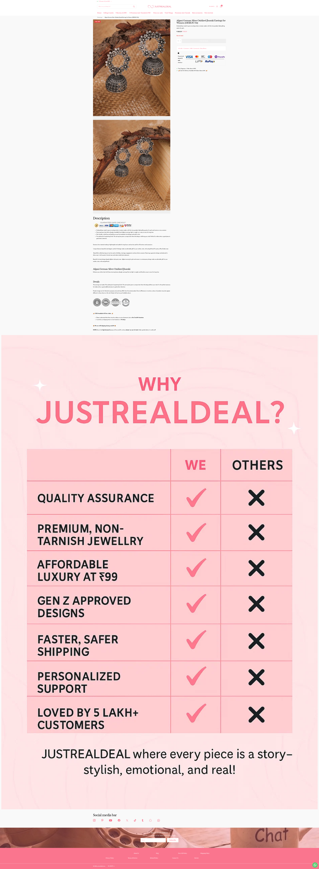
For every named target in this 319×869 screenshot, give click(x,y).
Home (99, 13)
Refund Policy (154, 858)
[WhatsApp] (158, 820)
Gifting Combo (108, 13)
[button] (96, 1)
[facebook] (119, 820)
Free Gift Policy (182, 853)
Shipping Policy (204, 853)
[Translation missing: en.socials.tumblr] (142, 820)
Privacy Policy (110, 858)
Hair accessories (197, 13)
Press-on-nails (158, 13)
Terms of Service (132, 858)
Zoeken (134, 6)
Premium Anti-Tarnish (182, 13)
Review (196, 858)
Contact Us (175, 858)
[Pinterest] (102, 820)
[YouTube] (110, 820)
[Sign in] (217, 6)
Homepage (99, 17)
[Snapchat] (150, 820)
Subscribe (172, 840)
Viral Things (169, 13)
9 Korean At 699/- (122, 13)
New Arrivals (208, 13)
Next (111, 1)
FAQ (157, 853)
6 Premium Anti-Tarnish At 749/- (140, 13)
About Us (136, 853)
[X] (127, 820)
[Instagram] (94, 820)
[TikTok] (135, 820)
